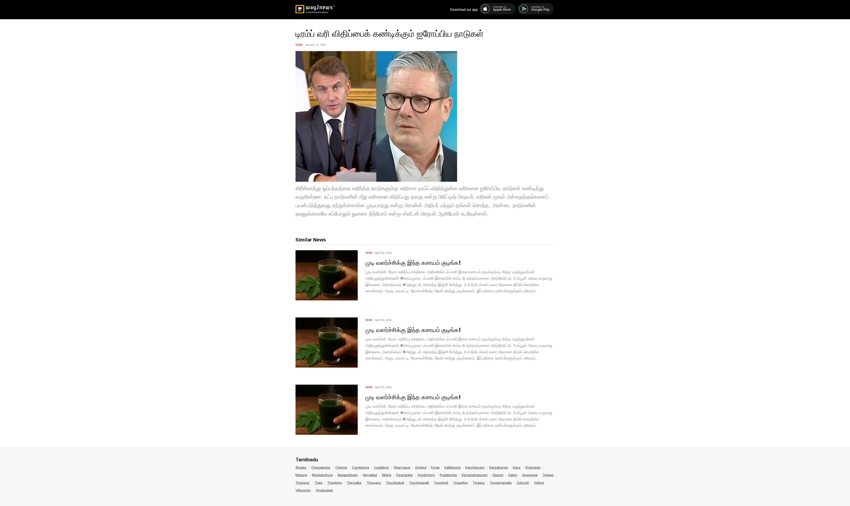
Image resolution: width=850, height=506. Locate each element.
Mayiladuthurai (322, 475)
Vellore (539, 483)
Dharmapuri (402, 468)
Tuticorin (522, 483)
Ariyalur (301, 468)
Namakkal (370, 475)
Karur (517, 468)
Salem (512, 475)
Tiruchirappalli (419, 483)
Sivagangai (530, 475)
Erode (435, 468)
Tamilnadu (307, 459)
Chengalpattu (320, 468)
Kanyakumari (498, 468)
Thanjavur (303, 483)
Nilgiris (386, 475)
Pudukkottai (448, 475)
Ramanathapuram (475, 475)
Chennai (341, 468)
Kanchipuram (475, 468)
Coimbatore (360, 468)
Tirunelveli (441, 483)
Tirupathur (460, 483)
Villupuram (303, 490)
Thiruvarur (374, 483)
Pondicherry (426, 475)
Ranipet (498, 475)
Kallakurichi (452, 468)
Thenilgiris (334, 483)
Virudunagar (324, 490)
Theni (319, 483)
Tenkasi (548, 475)
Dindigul (420, 468)
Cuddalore (381, 468)
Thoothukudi (395, 483)
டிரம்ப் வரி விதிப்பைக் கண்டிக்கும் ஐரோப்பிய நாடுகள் (390, 33)
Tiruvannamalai (501, 483)
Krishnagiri (533, 468)
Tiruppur (479, 483)
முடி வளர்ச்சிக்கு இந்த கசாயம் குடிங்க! (413, 262)
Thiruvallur (354, 483)
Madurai (301, 475)
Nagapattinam (348, 475)
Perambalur (404, 475)
